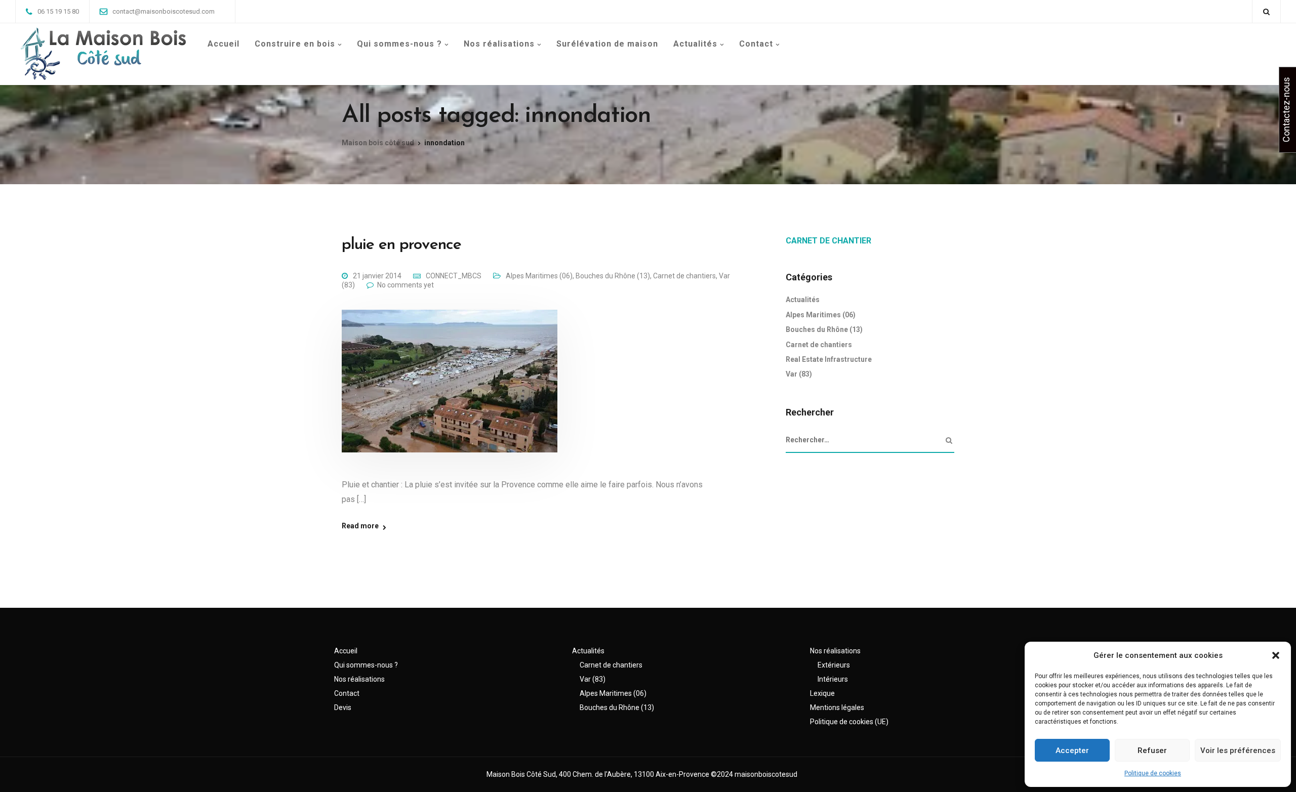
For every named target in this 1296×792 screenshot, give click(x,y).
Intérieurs (833, 679)
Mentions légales (837, 707)
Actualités (695, 44)
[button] (1276, 655)
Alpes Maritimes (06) (539, 276)
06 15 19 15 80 (58, 11)
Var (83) (799, 374)
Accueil (223, 44)
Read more (360, 526)
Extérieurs (834, 665)
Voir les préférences (1237, 750)
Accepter (1072, 750)
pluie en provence (401, 245)
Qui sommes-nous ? (399, 44)
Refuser (1152, 750)
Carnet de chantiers (684, 276)
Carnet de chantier (828, 240)
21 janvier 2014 (377, 276)
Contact (756, 44)
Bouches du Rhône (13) (613, 276)
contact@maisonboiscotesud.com (163, 11)
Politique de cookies (1152, 773)
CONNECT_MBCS (453, 276)
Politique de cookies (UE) (849, 722)
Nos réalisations (499, 44)
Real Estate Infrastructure (829, 359)
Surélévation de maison (607, 44)
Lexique (822, 693)
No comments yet (405, 285)
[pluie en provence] (449, 393)
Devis (342, 707)
